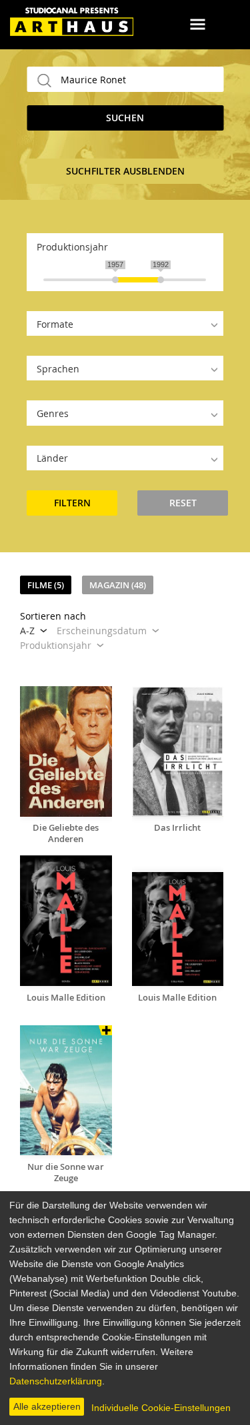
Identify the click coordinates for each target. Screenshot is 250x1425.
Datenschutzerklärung (55, 1381)
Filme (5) (45, 585)
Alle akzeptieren (47, 1406)
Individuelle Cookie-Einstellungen (161, 1407)
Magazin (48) (117, 585)
